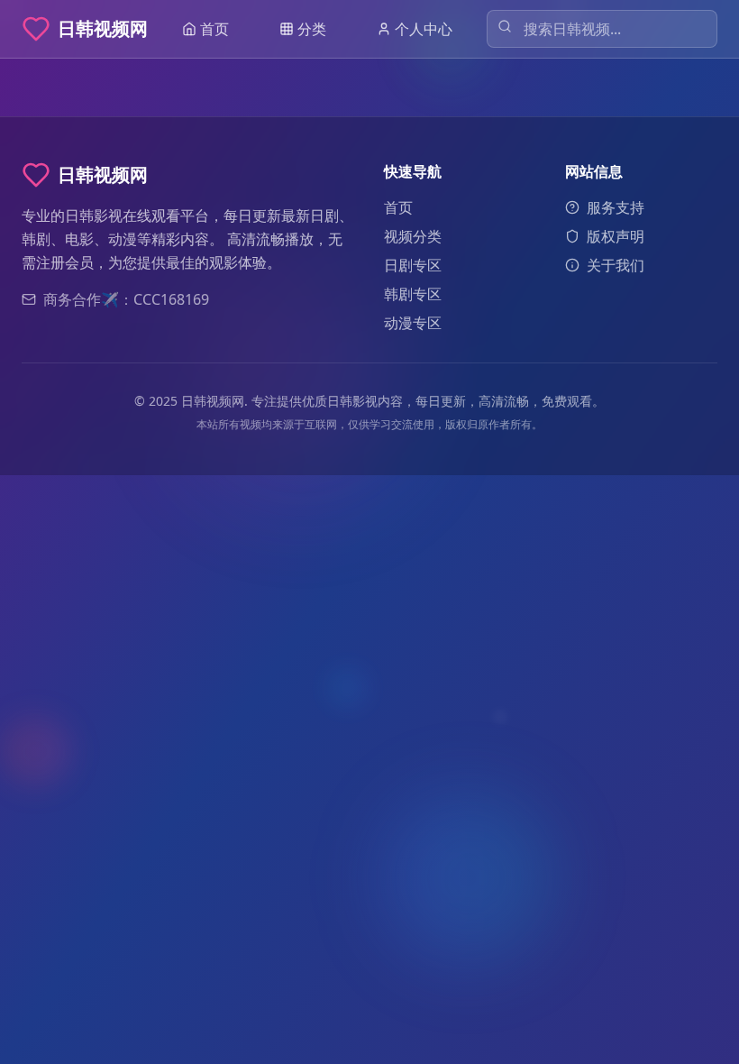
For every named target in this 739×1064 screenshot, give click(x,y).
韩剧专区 (413, 294)
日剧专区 (413, 265)
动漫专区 (413, 323)
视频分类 (413, 236)
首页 (398, 207)
